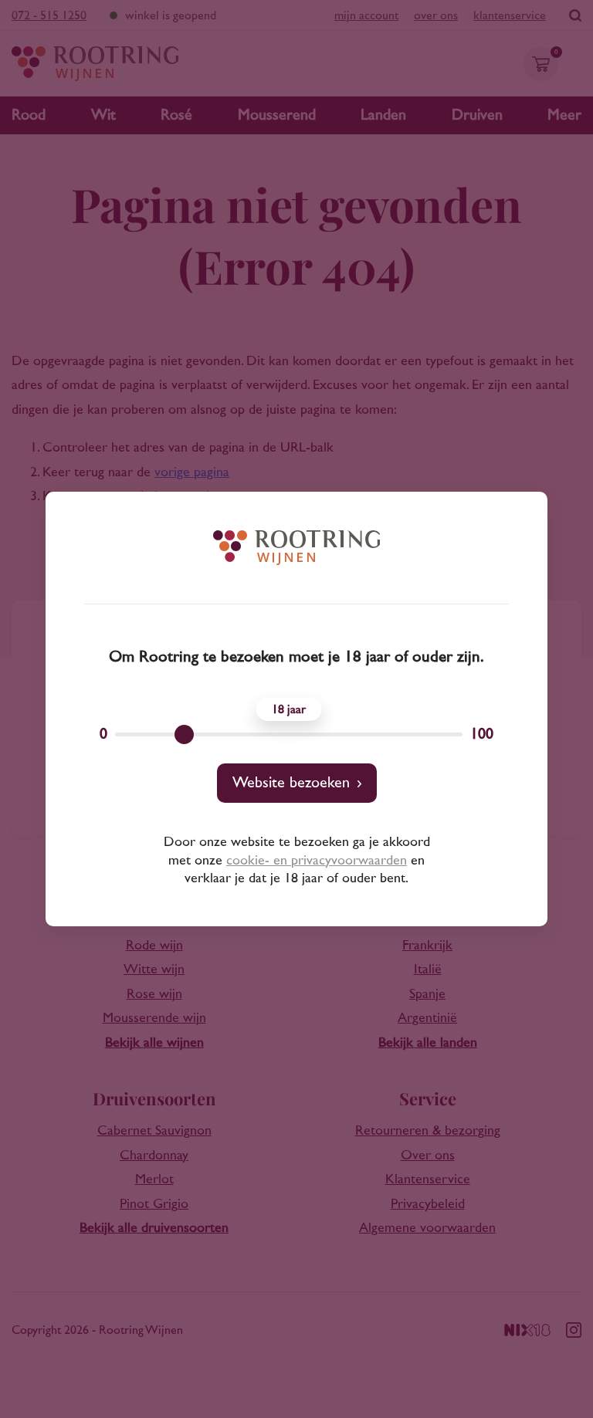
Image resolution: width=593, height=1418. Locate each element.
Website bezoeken (291, 782)
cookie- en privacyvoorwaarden (316, 861)
